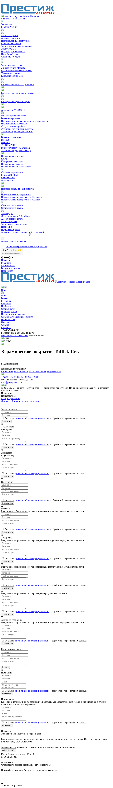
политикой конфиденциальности (32, 418)
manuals (23, 241)
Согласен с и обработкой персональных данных (46, 418)
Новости (5, 260)
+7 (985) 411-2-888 (30, 377)
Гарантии (6, 263)
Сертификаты (8, 265)
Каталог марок (21, 371)
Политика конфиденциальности (45, 371)
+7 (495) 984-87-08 (10, 377)
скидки (4, 241)
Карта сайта (7, 371)
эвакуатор (14, 241)
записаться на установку (13, 368)
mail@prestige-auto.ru (11, 382)
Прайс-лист (7, 271)
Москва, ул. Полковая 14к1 (14, 335)
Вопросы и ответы (10, 268)
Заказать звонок (37, 335)
